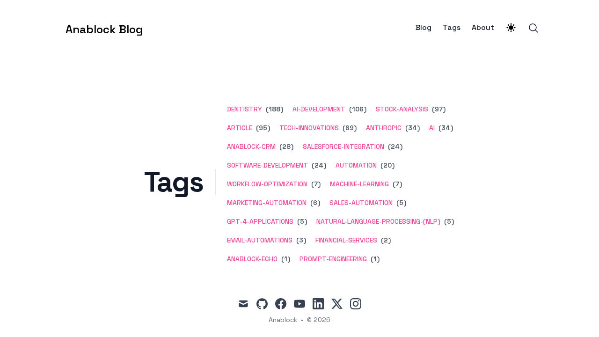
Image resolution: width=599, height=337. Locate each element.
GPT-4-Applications (260, 221)
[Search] (533, 28)
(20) (386, 165)
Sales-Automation (361, 202)
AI (432, 128)
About (483, 27)
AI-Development (318, 109)
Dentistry (244, 109)
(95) (262, 128)
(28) (285, 146)
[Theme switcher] (511, 27)
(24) (394, 146)
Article (239, 128)
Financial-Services (346, 240)
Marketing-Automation (267, 202)
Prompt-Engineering (333, 259)
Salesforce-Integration (343, 146)
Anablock (283, 319)
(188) (273, 109)
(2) (385, 240)
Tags (451, 27)
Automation (356, 165)
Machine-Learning (359, 184)
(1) (284, 259)
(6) (314, 202)
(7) (315, 184)
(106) (356, 109)
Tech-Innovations (309, 128)
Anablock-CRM (251, 146)
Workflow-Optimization (267, 184)
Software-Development (267, 165)
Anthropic (384, 128)
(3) (300, 240)
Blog (423, 27)
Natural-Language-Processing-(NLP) (378, 221)
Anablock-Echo (252, 259)
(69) (349, 128)
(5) (400, 202)
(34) (411, 128)
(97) (438, 109)
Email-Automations (259, 240)
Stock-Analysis (402, 109)
